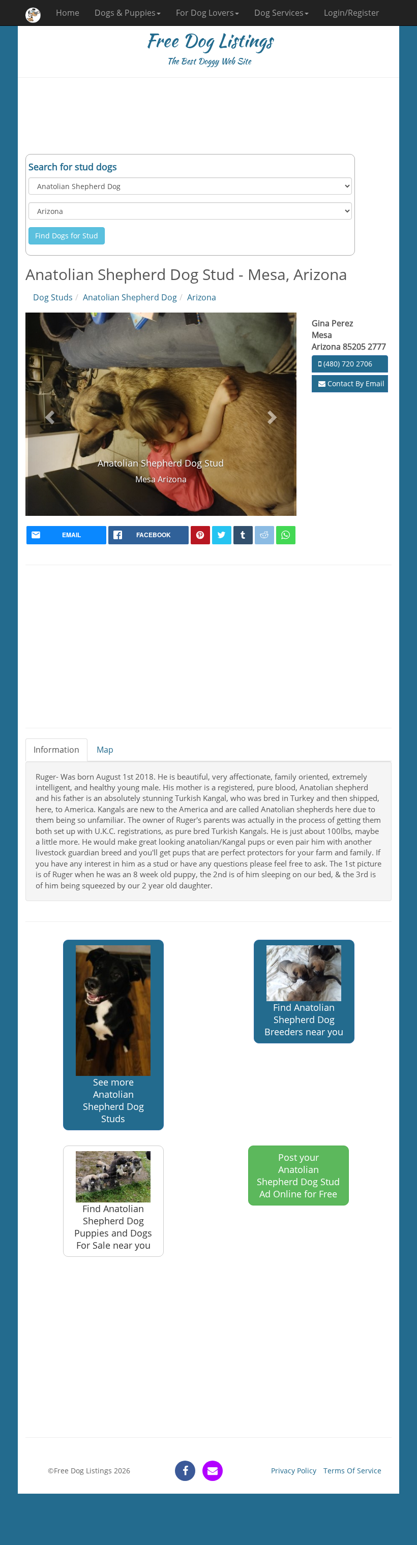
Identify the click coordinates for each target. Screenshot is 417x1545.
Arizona (201, 297)
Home (67, 12)
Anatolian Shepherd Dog (130, 297)
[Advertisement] (208, 116)
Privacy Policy (293, 1470)
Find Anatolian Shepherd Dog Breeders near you (303, 1019)
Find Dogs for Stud (66, 235)
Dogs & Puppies (125, 12)
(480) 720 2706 (346, 363)
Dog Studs (53, 297)
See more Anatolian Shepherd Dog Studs (113, 1100)
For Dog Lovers (205, 12)
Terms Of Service (352, 1470)
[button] (48, 414)
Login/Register (351, 12)
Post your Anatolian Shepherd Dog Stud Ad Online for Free (298, 1175)
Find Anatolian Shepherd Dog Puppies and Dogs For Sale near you (113, 1226)
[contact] (212, 1471)
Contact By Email (354, 383)
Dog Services (279, 12)
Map (105, 749)
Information (56, 749)
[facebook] (185, 1471)
